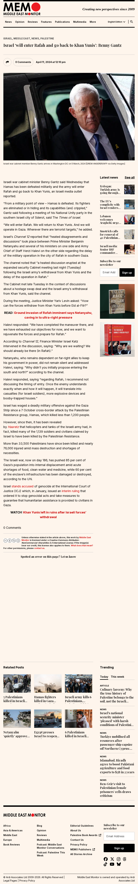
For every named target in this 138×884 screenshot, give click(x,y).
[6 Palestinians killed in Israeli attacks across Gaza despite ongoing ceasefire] (78, 718)
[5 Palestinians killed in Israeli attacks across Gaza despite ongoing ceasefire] (17, 683)
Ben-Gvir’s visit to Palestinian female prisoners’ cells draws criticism (115, 790)
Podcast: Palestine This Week (51, 854)
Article (104, 685)
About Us (75, 830)
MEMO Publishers (80, 849)
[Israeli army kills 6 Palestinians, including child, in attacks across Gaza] (78, 683)
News (8, 22)
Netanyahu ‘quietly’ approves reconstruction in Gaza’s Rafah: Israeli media (16, 734)
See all (130, 177)
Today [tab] (104, 676)
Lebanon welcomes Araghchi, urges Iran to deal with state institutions (110, 219)
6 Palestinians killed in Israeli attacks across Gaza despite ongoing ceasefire (77, 734)
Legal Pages (10, 880)
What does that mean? (82, 545)
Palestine (47, 38)
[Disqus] (48, 605)
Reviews (33, 22)
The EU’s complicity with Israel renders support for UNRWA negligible (109, 204)
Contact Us (77, 839)
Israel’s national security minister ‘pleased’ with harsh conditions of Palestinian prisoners (117, 719)
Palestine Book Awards (83, 835)
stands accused (22, 486)
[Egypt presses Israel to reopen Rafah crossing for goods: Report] (48, 718)
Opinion (19, 22)
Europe (7, 839)
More (93, 22)
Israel (7, 38)
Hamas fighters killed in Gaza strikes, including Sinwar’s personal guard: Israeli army (46, 699)
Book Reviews (11, 844)
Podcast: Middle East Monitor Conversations (50, 846)
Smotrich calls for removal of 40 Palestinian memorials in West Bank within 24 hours (110, 234)
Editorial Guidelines (82, 825)
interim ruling (70, 491)
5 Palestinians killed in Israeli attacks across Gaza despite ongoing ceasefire (16, 699)
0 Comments (23, 62)
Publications (62, 22)
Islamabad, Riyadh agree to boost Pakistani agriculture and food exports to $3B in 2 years (117, 766)
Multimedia (79, 22)
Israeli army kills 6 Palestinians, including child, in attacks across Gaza (78, 699)
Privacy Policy (78, 844)
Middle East (21, 38)
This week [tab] (117, 676)
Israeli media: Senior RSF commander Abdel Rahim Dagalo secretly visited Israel (110, 249)
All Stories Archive (81, 854)
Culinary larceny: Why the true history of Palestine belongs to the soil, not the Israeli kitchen (117, 695)
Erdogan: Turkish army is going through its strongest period (110, 189)
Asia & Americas (13, 830)
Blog (39, 825)
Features (46, 22)
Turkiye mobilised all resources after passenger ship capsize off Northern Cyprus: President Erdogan (116, 743)
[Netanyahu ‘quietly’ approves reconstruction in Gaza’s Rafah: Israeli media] (17, 718)
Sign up (127, 272)
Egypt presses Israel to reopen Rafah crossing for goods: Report (47, 734)
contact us (39, 548)
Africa (7, 825)
